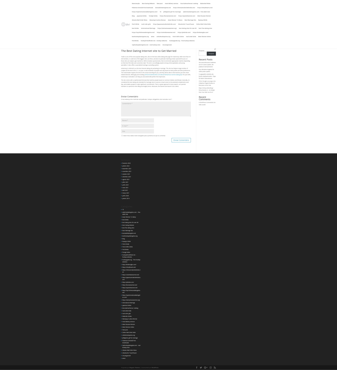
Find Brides (135, 41)
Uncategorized (167, 45)
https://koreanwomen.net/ (168, 16)
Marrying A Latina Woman (158, 20)
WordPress (155, 367)
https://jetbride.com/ (184, 32)
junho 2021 (125, 185)
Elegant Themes (134, 367)
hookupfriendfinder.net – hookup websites (154, 41)
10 (160, 12)
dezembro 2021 (126, 168)
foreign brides (153, 16)
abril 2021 (125, 190)
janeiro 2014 (125, 198)
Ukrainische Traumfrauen (186, 24)
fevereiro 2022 (126, 163)
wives (152, 36)
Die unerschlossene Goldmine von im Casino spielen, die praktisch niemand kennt (207, 65)
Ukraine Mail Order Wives (139, 20)
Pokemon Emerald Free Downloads (142, 7)
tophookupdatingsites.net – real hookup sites (146, 45)
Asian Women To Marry (175, 20)
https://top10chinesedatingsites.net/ (143, 32)
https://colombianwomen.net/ (166, 32)
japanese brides (142, 16)
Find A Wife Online (178, 36)
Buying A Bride (202, 20)
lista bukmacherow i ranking (189, 3)
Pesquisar (201, 50)
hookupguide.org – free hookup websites (182, 41)
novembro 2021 (126, 171)
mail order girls (146, 24)
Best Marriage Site (190, 20)
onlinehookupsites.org (163, 36)
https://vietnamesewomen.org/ (167, 28)
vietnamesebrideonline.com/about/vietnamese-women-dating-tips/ (164, 74)
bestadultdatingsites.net (163, 7)
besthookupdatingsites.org (140, 36)
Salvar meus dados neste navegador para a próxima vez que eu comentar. (144, 135)
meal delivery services (171, 3)
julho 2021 (125, 182)
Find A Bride (135, 24)
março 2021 (125, 193)
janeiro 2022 (125, 166)
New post (160, 3)
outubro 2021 (126, 174)
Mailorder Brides (205, 3)
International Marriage (148, 28)
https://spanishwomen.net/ (186, 16)
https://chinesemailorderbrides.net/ (184, 7)
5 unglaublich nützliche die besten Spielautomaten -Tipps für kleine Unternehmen (207, 76)
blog (133, 16)
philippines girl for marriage (172, 12)
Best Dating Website (148, 3)
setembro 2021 (126, 177)
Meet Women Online (204, 36)
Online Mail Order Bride (203, 24)
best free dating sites (205, 28)
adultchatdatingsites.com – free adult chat (196, 12)
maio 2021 (125, 187)
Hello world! (202, 105)
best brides (135, 28)
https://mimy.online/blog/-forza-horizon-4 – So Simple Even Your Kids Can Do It (207, 90)
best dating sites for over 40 (187, 28)
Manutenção (136, 3)
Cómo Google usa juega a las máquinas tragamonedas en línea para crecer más (207, 83)
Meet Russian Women (204, 16)
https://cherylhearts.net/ (205, 7)
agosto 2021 (126, 179)
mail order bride (191, 36)
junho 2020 (125, 196)
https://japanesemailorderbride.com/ (164, 24)
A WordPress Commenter (206, 102)
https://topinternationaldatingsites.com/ (144, 12)
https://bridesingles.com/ (200, 32)
